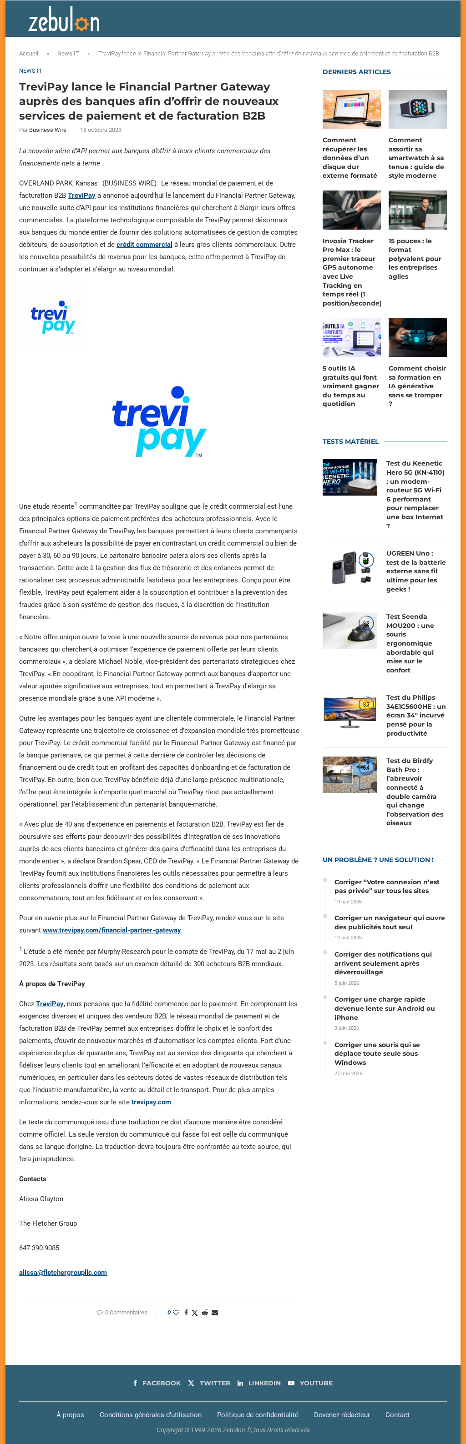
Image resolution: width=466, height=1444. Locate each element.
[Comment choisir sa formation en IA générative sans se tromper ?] (418, 337)
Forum (393, 55)
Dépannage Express (227, 55)
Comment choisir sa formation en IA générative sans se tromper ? (417, 386)
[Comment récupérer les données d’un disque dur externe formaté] (352, 109)
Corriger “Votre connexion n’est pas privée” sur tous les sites (387, 886)
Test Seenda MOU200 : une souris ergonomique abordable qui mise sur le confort (410, 643)
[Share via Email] (215, 1312)
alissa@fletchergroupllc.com (63, 1273)
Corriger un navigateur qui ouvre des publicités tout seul (389, 922)
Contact (397, 1415)
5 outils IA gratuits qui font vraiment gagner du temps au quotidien (351, 386)
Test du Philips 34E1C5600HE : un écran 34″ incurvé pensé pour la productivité (416, 715)
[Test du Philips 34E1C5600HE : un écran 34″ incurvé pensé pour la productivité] (350, 711)
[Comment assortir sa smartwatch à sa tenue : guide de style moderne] (418, 109)
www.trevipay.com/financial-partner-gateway (112, 930)
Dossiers (172, 55)
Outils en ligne (347, 55)
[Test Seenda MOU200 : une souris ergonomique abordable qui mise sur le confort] (350, 630)
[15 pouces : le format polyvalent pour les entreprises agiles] (418, 210)
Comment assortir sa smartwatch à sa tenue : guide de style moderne (416, 158)
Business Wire (47, 129)
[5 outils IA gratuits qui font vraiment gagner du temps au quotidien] (352, 337)
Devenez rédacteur (342, 1415)
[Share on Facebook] (186, 1312)
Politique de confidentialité (258, 1415)
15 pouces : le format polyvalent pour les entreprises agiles (415, 259)
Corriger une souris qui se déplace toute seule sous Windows (377, 1054)
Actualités (92, 55)
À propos (70, 1415)
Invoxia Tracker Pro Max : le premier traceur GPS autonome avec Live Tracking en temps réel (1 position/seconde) (352, 272)
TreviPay (82, 195)
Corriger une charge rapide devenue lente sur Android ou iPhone (384, 1008)
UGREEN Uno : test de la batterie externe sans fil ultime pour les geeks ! (416, 571)
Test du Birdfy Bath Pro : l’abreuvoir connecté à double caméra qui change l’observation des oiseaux (414, 792)
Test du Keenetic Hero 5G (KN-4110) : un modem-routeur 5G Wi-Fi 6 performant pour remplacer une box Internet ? (415, 494)
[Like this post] (176, 1312)
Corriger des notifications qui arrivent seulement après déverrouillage (383, 963)
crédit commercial (144, 245)
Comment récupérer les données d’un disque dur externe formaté (350, 158)
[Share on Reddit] (205, 1312)
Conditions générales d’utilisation (151, 1415)
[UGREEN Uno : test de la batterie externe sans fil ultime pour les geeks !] (350, 567)
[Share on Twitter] (195, 1313)
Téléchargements (290, 55)
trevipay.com (151, 1102)
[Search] (433, 55)
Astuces (134, 55)
